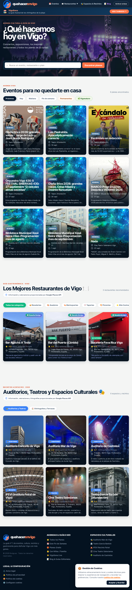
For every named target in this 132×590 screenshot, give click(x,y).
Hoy (21, 99)
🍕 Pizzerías (105, 305)
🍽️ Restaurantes (69, 4)
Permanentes (66, 99)
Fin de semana (48, 99)
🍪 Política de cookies (12, 579)
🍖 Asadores (52, 305)
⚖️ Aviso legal (9, 571)
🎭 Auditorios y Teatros (16, 409)
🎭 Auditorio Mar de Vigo (101, 540)
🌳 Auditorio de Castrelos (101, 555)
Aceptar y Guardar (117, 583)
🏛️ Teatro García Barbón (100, 543)
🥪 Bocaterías (35, 305)
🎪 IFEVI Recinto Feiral (100, 547)
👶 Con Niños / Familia (56, 551)
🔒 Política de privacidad (14, 575)
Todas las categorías (15, 305)
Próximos (10, 99)
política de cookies (112, 577)
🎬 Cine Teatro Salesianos (101, 551)
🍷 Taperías (89, 305)
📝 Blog (107, 4)
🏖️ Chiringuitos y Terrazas (43, 409)
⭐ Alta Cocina (122, 305)
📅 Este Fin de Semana (57, 543)
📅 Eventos (54, 4)
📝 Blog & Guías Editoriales (58, 559)
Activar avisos (121, 4)
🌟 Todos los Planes (55, 540)
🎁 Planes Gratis (54, 547)
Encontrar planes (93, 65)
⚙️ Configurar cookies (12, 582)
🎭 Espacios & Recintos (91, 4)
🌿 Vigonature (84, 99)
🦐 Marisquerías (71, 305)
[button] (23, 130)
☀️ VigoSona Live (54, 555)
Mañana (32, 99)
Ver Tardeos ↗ (119, 11)
